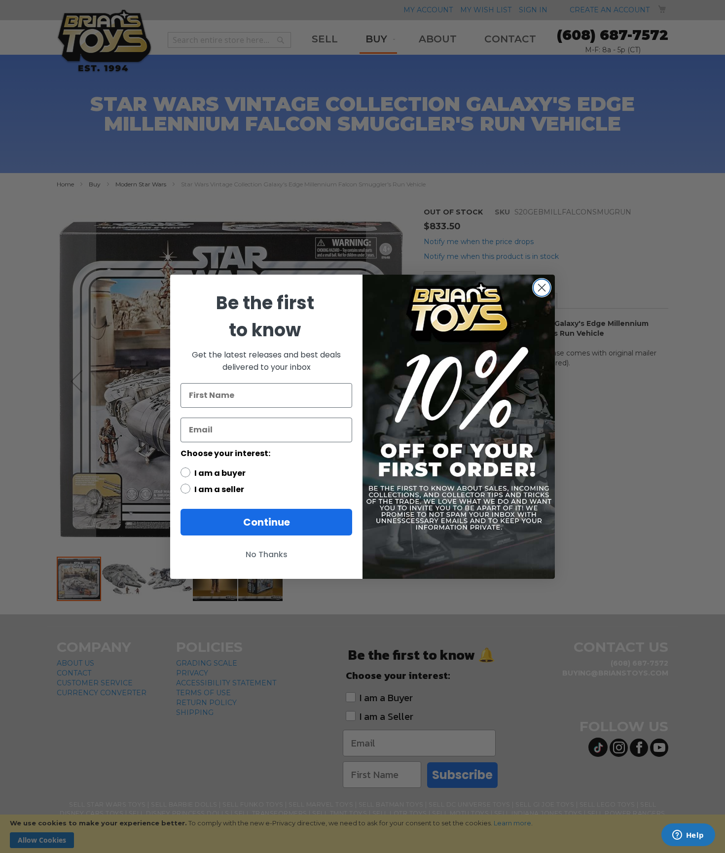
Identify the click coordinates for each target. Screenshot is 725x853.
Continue (266, 522)
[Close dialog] (542, 288)
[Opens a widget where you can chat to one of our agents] (688, 835)
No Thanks (267, 554)
